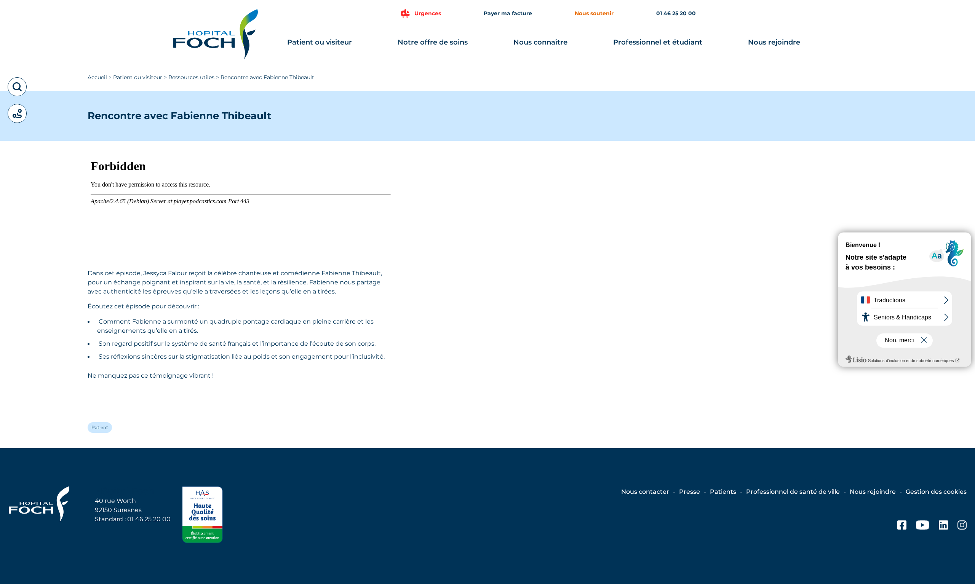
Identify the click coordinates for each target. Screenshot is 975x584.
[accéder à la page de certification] (202, 516)
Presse (689, 491)
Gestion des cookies (936, 491)
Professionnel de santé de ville (793, 491)
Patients (723, 491)
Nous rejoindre (774, 42)
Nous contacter (645, 491)
